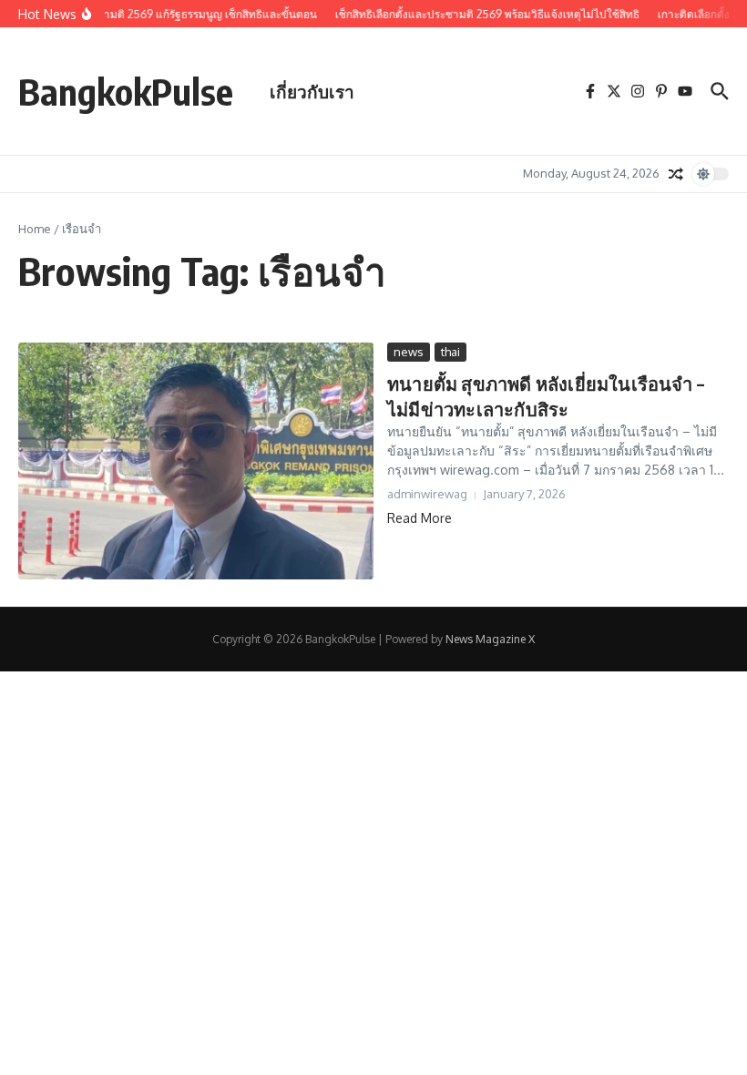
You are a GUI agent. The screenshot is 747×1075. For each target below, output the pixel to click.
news (409, 351)
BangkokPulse (125, 91)
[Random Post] (676, 174)
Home (34, 228)
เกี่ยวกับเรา (312, 91)
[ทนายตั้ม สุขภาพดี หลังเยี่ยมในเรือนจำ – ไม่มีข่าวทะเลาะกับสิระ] (196, 461)
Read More (419, 518)
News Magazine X (490, 639)
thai (450, 351)
